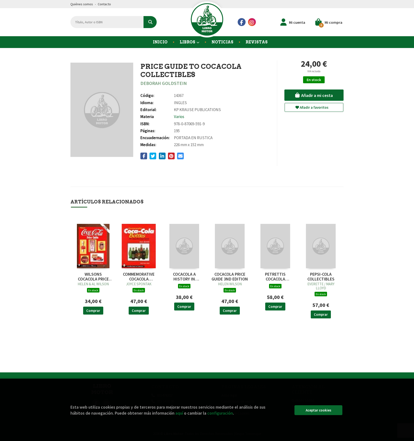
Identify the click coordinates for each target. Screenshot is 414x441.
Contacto (104, 4)
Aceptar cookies (318, 410)
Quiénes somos (81, 4)
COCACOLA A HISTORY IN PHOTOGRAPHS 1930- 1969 (184, 276)
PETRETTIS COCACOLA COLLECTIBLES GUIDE (275, 276)
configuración (220, 413)
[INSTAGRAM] (252, 22)
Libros (188, 42)
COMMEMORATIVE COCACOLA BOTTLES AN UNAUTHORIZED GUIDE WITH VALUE (138, 276)
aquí (179, 413)
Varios (179, 116)
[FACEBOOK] (242, 22)
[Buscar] (150, 22)
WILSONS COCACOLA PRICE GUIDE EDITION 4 (93, 276)
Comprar (93, 310)
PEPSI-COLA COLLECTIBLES (320, 276)
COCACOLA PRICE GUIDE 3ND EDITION (230, 276)
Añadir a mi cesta (316, 95)
